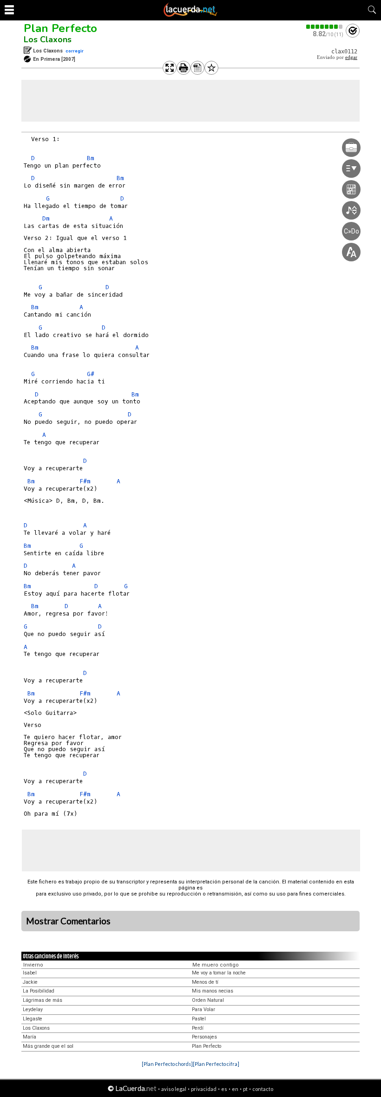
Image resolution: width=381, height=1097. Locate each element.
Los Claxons (48, 39)
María (29, 1037)
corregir (75, 50)
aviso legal (173, 1089)
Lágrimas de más (42, 1000)
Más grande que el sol (48, 1046)
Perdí (198, 1028)
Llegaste (32, 1019)
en (235, 1089)
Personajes (204, 1037)
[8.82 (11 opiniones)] (324, 27)
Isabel (30, 973)
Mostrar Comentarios (68, 921)
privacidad (204, 1089)
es (224, 1089)
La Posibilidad (38, 991)
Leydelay (33, 1009)
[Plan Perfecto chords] (167, 1064)
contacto (262, 1089)
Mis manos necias (212, 991)
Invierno (33, 965)
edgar (351, 57)
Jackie (30, 982)
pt (245, 1089)
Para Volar (203, 1009)
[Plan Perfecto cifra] (216, 1064)
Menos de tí (205, 982)
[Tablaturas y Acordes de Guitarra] (190, 15)
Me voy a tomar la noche (219, 973)
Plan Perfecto (60, 28)
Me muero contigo (215, 965)
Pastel (199, 1019)
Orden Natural (208, 1000)
